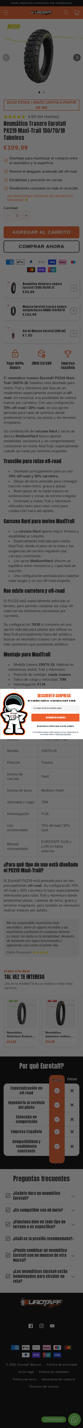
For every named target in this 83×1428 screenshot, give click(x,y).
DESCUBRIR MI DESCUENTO (55, 717)
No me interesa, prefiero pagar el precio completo (55, 726)
